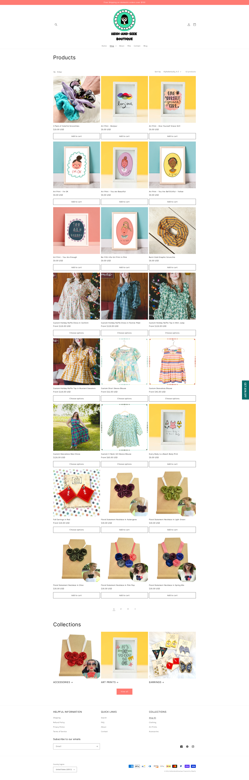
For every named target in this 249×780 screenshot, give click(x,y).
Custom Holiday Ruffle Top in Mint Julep (167, 323)
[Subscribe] (97, 746)
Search (104, 718)
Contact (104, 731)
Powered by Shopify (189, 771)
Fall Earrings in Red (61, 519)
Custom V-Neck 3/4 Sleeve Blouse (116, 454)
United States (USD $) (64, 769)
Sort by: (158, 71)
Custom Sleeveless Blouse (160, 388)
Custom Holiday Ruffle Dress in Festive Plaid (120, 323)
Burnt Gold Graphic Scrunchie (162, 257)
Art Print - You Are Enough (65, 257)
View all (124, 691)
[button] (56, 24)
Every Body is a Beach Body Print (163, 454)
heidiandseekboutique (176, 771)
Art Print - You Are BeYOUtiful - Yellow (166, 191)
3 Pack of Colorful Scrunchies (66, 126)
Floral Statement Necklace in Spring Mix (166, 585)
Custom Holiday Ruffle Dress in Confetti (70, 323)
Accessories (154, 731)
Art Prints (153, 727)
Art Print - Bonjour (109, 126)
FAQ (102, 722)
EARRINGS (155, 682)
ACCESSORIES (61, 682)
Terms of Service (60, 731)
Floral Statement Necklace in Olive (68, 585)
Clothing (152, 722)
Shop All (152, 718)
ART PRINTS (108, 682)
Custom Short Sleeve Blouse (113, 388)
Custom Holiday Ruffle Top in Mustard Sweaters (74, 388)
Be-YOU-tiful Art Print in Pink (114, 257)
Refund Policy (59, 722)
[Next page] (135, 609)
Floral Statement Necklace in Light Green (167, 519)
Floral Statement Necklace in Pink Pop (118, 585)
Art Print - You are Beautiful (113, 191)
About (103, 727)
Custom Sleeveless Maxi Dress (66, 454)
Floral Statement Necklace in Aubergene (119, 519)
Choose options (77, 333)
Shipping (57, 718)
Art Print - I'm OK (60, 191)
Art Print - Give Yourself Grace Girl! (164, 126)
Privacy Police (59, 727)
